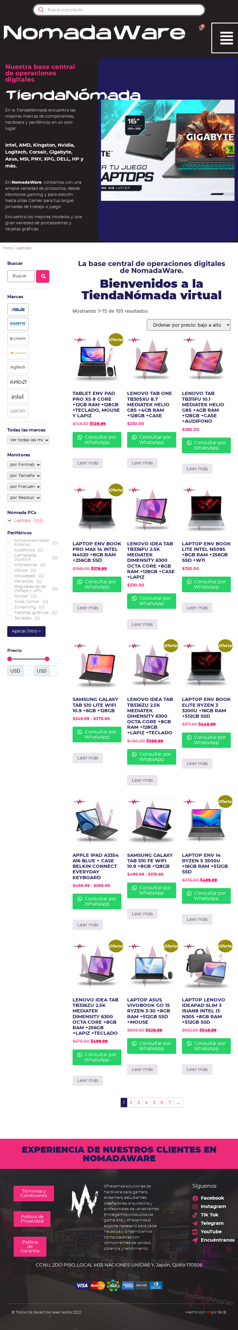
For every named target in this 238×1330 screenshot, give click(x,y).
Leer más (87, 463)
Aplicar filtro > (26, 631)
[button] (107, 150)
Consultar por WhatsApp (100, 440)
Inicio (8, 248)
